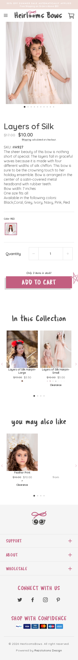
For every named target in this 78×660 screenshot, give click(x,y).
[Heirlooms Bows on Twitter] (19, 599)
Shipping (26, 139)
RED (11, 229)
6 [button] (40, 106)
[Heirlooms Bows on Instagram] (45, 599)
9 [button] (50, 106)
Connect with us (39, 588)
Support (14, 541)
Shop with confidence (39, 618)
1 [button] (24, 107)
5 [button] (37, 106)
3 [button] (31, 106)
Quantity (13, 253)
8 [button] (47, 106)
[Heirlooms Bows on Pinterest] (58, 599)
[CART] (71, 15)
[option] (39, 4)
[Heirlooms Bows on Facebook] (32, 599)
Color (9, 218)
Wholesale (16, 569)
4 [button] (34, 106)
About (12, 555)
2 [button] (28, 106)
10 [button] (53, 106)
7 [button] (44, 106)
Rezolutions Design (48, 650)
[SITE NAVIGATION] (6, 15)
